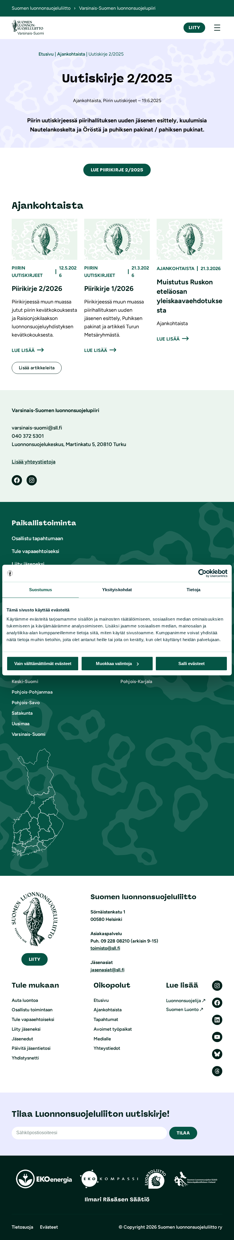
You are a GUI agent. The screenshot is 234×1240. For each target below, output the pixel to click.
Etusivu (46, 54)
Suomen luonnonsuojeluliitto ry (190, 1227)
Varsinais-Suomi (28, 734)
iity (34, 959)
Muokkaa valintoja (114, 663)
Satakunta (22, 713)
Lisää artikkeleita (37, 367)
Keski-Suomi (25, 681)
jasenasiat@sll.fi (107, 969)
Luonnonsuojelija (183, 1000)
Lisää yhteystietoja (33, 462)
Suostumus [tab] (40, 589)
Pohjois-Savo (26, 702)
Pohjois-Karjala (136, 681)
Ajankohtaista (71, 54)
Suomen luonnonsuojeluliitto (41, 8)
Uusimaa (20, 723)
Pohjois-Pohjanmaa (32, 692)
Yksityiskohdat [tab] (117, 589)
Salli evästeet (191, 663)
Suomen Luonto (182, 1009)
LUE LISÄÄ (23, 350)
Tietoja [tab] (193, 589)
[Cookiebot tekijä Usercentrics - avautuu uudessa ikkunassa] (202, 573)
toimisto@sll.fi (105, 948)
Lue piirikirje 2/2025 (117, 170)
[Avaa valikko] (217, 28)
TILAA (183, 1133)
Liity (194, 27)
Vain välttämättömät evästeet (42, 663)
